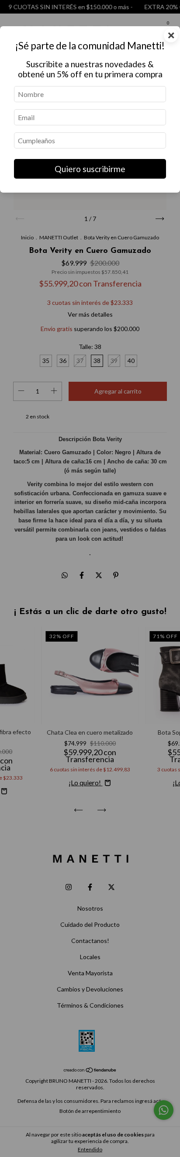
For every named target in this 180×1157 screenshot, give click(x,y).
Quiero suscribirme (90, 169)
